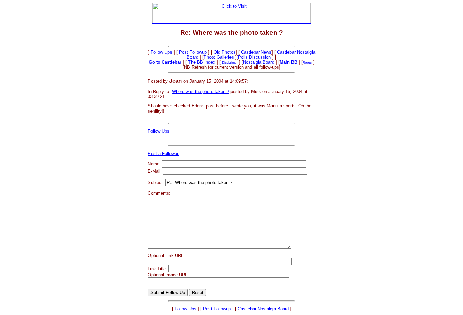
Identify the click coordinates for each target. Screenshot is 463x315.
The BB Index (201, 62)
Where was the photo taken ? (200, 91)
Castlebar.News (256, 52)
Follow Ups (161, 52)
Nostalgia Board (258, 62)
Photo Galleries (219, 57)
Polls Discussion (254, 57)
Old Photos (225, 52)
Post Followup (193, 52)
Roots (307, 62)
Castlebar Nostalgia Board (263, 308)
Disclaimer (230, 62)
